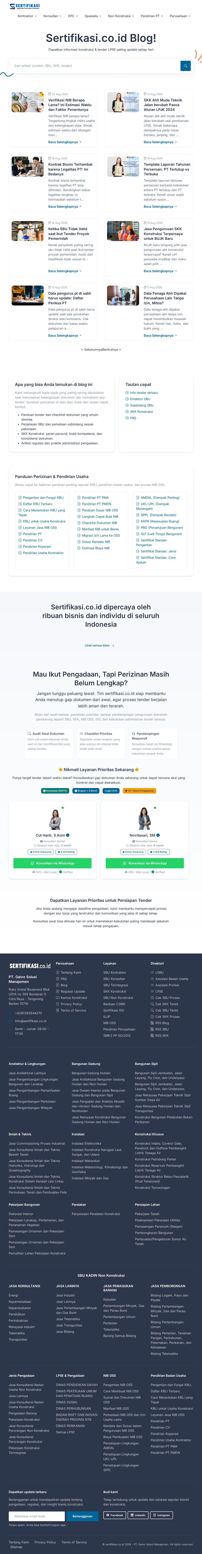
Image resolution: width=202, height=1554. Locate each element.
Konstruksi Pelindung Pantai (155, 1159)
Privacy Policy (71, 1004)
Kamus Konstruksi (74, 998)
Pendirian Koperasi (37, 546)
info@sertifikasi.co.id (30, 1021)
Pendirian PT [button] (150, 16)
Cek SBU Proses (167, 998)
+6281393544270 (28, 1013)
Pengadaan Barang (23, 1413)
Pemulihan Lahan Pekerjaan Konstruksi (37, 1253)
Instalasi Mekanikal (86, 1161)
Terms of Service (73, 1010)
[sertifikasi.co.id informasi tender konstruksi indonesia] (24, 6)
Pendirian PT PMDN (96, 504)
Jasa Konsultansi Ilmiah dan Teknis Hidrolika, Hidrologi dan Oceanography (34, 1165)
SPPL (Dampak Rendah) (158, 515)
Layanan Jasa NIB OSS (40, 528)
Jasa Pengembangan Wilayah (30, 1108)
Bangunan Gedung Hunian (91, 1073)
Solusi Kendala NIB (96, 542)
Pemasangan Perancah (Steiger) (158, 1226)
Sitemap (16, 1547)
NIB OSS (109, 1023)
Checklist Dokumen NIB (99, 523)
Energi (13, 1295)
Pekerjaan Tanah (147, 1214)
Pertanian (110, 1323)
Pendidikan (17, 1314)
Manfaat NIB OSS (116, 1408)
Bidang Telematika (164, 1354)
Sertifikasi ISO (113, 1010)
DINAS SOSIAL (67, 1402)
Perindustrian (18, 1320)
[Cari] (185, 66)
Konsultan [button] (51, 16)
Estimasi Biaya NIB (95, 548)
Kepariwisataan (20, 1302)
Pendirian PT (32, 534)
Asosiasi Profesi (167, 985)
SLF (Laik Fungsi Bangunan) (161, 534)
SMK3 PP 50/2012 (117, 1036)
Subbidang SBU (141, 405)
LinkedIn (140, 1515)
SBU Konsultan (114, 979)
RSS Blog (162, 1023)
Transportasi (18, 1339)
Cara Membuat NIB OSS (121, 1391)
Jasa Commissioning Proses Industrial (37, 1143)
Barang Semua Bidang (119, 1336)
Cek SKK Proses (167, 1017)
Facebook (117, 1515)
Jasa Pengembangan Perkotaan (32, 1101)
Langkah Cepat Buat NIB (100, 516)
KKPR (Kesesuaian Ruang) (160, 521)
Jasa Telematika (68, 1319)
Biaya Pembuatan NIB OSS (122, 1437)
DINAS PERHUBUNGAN (73, 1408)
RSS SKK (162, 1036)
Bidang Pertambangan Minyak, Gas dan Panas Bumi (168, 1311)
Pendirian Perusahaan (119, 1029)
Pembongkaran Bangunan (154, 1233)
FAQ (133, 418)
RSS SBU (162, 1029)
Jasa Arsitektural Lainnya (27, 1073)
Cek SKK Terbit (166, 1004)
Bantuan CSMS (114, 1004)
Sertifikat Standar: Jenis (158, 551)
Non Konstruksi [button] (119, 16)
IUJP (106, 1017)
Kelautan (109, 1299)
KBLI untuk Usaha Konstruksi (44, 521)
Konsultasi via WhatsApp (55, 863)
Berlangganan (83, 1516)
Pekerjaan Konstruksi (24, 1419)
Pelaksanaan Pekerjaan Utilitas (157, 1220)
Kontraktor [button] (25, 16)
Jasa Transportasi (69, 1325)
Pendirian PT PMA (95, 498)
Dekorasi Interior (21, 1214)
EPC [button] (71, 16)
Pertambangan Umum (119, 1317)
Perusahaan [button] (178, 16)
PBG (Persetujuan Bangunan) (162, 528)
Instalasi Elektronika (86, 1143)
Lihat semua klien (97, 645)
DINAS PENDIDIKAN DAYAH (77, 1385)
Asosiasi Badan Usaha (171, 979)
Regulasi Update (73, 991)
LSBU (159, 972)
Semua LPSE (65, 1432)
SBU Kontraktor (114, 972)
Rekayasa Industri (22, 1327)
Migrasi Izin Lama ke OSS (101, 535)
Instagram (163, 1515)
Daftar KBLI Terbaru (37, 504)
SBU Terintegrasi (115, 985)
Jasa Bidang (65, 1332)
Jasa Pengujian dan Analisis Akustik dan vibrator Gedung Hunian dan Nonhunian (98, 1106)
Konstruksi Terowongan (152, 1188)
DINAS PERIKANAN (70, 1426)
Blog (64, 985)
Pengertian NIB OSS (118, 1385)
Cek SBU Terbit (166, 1010)
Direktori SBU (140, 399)
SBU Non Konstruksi (118, 998)
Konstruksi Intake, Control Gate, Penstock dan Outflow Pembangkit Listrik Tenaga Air (160, 1148)
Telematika (17, 1333)
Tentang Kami (71, 972)
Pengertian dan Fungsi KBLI (43, 498)
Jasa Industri (65, 1295)
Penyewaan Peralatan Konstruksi (96, 1214)
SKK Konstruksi (141, 412)
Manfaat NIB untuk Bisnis (100, 529)
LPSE (159, 991)
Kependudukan (20, 1308)
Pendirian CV (32, 540)
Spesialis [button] (91, 16)
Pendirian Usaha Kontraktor (43, 553)
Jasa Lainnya (65, 1302)
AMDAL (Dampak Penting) (160, 498)
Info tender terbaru (144, 393)
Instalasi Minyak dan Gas (90, 1178)
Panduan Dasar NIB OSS (100, 510)
